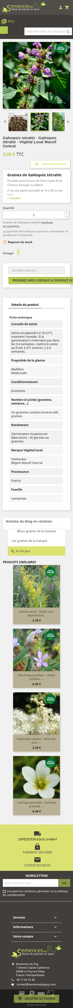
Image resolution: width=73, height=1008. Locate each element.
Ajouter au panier (36, 998)
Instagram (40, 907)
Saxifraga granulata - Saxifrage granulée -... (36, 804)
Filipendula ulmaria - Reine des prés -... (36, 740)
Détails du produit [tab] (25, 305)
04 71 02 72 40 (26, 979)
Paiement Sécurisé (37, 848)
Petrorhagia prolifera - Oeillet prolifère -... (36, 677)
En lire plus (20, 551)
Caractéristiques (50, 164)
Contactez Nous (37, 861)
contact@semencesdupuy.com (36, 984)
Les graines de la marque (29, 541)
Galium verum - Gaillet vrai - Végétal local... (36, 613)
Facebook (29, 907)
